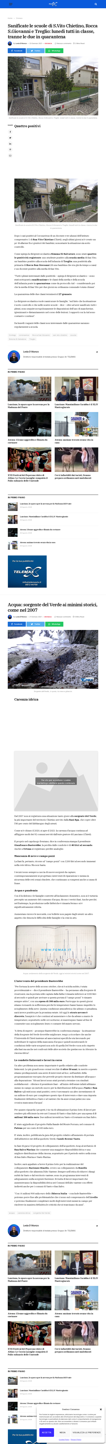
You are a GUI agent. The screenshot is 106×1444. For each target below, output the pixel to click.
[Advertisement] (56, 153)
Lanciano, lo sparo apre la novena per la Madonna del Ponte (29, 406)
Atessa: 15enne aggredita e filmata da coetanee (27, 441)
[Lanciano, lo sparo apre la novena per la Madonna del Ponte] (29, 389)
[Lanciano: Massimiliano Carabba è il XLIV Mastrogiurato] (76, 389)
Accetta (46, 1432)
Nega (62, 1432)
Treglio (32, 339)
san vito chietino (60, 335)
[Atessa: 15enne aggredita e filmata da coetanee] (29, 424)
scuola (73, 335)
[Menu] (10, 4)
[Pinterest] (10, 149)
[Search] (95, 4)
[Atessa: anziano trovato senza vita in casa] (76, 424)
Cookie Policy (64, 1440)
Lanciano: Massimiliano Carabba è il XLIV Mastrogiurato (76, 406)
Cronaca (48, 43)
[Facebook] (10, 131)
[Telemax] (53, 4)
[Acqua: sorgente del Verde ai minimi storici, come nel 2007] (53, 659)
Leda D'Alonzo (21, 43)
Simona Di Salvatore (17, 339)
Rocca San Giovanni (41, 335)
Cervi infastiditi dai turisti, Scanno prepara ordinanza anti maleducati (73, 476)
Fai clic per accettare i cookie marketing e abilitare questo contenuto (56, 781)
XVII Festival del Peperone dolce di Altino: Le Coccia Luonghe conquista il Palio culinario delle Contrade (28, 478)
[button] (101, 1409)
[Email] (10, 155)
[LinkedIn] (10, 143)
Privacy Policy (76, 1440)
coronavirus (24, 335)
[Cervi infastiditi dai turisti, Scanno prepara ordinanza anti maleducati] (76, 459)
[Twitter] (10, 137)
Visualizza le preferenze (87, 1432)
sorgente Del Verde (41, 1213)
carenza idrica (24, 1213)
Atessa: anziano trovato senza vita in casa (74, 441)
